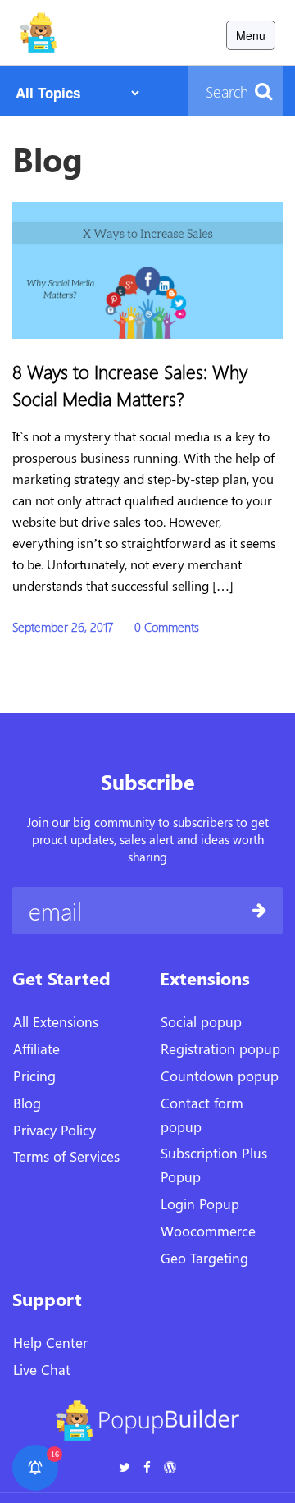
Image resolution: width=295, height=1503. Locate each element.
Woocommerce (208, 1231)
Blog (27, 1103)
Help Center (50, 1342)
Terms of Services (66, 1156)
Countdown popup (220, 1076)
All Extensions (55, 1021)
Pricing (34, 1076)
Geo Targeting (204, 1258)
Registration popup (220, 1048)
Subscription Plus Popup (214, 1164)
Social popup (201, 1021)
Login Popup (200, 1204)
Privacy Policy (54, 1130)
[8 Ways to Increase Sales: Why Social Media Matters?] (147, 267)
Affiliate (36, 1048)
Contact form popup (202, 1114)
